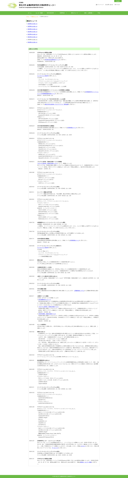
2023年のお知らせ (32, 31)
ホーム (29, 13)
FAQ (99, 13)
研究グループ (74, 13)
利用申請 (62, 13)
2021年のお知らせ (32, 37)
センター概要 (39, 13)
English (118, 1)
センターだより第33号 (43, 247)
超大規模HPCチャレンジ (45, 299)
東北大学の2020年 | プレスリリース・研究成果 (56, 104)
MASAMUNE (50, 13)
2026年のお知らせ (32, 23)
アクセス (117, 4)
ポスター (83, 446)
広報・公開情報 (88, 13)
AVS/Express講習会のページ (52, 59)
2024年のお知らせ (32, 29)
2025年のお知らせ (32, 26)
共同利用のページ (71, 127)
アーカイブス (55, 447)
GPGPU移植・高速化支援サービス (47, 313)
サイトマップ (100, 4)
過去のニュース (34, 16)
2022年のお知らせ (32, 34)
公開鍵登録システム (79, 290)
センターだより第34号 (43, 75)
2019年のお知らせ (32, 42)
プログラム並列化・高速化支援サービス (47, 163)
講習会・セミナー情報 (85, 462)
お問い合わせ (109, 4)
